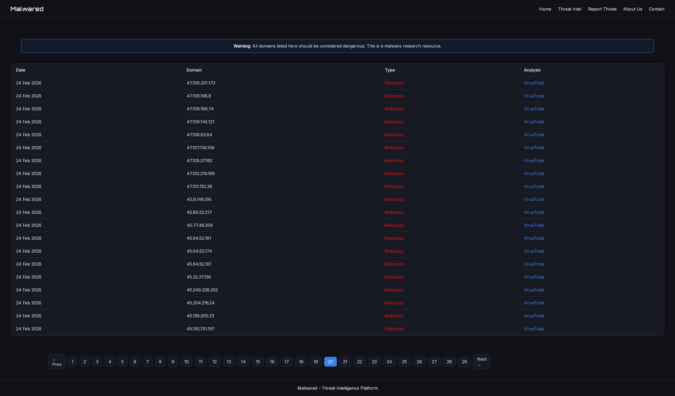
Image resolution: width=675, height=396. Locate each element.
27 (434, 361)
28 (449, 361)
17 (287, 361)
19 (316, 361)
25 (404, 361)
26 (419, 361)
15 (258, 361)
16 (272, 361)
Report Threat (602, 9)
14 (243, 361)
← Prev (57, 361)
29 (464, 361)
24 (389, 361)
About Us (632, 9)
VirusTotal (534, 83)
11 (200, 361)
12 (215, 361)
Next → (481, 361)
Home (545, 9)
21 (345, 361)
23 (374, 361)
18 (301, 361)
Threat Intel (569, 9)
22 (359, 361)
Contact (656, 9)
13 (229, 361)
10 (186, 361)
